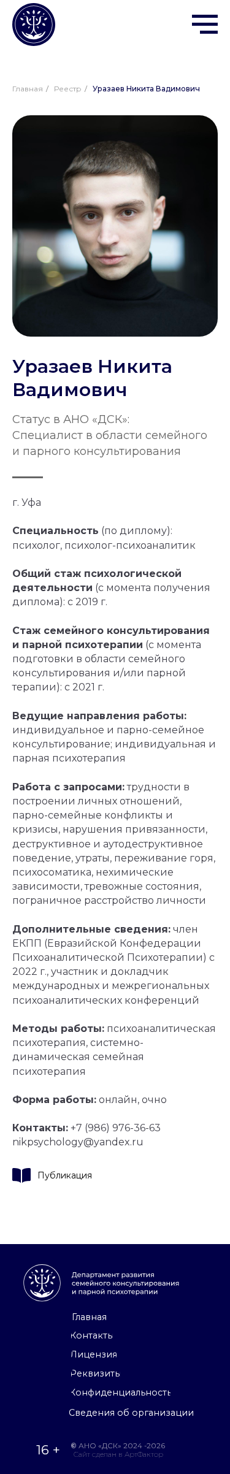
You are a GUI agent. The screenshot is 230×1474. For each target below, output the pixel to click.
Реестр (68, 88)
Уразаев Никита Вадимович (146, 88)
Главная (27, 88)
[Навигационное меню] (205, 24)
